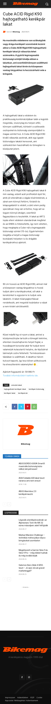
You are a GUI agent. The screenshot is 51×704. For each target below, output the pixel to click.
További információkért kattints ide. (20, 375)
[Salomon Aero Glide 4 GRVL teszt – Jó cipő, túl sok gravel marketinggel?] (9, 568)
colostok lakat (16, 385)
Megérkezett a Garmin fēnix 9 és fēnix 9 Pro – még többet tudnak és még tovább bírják (33, 553)
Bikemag (16, 32)
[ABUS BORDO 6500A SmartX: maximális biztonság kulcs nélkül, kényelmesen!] (9, 467)
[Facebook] (14, 406)
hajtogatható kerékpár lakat (15, 389)
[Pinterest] (27, 406)
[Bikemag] (5, 31)
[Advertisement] (25, 606)
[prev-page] (4, 504)
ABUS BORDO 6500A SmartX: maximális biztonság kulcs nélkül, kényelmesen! (32, 466)
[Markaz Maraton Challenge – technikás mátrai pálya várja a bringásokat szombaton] (9, 538)
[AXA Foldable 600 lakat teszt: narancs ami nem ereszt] (9, 481)
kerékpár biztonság (36, 389)
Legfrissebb (11, 513)
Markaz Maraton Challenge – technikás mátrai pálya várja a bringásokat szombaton (32, 538)
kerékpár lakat (9, 393)
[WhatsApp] (34, 406)
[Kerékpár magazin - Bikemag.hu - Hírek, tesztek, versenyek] (25, 3)
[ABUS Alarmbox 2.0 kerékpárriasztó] (9, 495)
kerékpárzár (23, 393)
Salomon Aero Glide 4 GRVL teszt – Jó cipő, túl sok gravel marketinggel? (31, 568)
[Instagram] (29, 677)
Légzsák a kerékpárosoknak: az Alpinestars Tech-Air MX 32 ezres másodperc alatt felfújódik (33, 523)
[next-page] (9, 504)
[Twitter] (21, 406)
